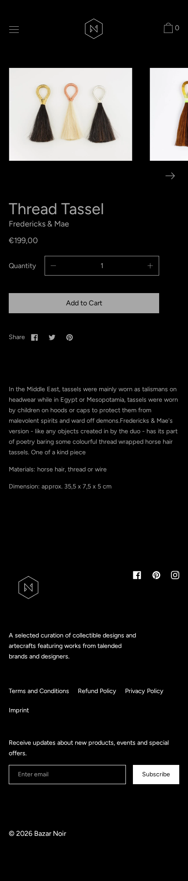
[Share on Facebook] (34, 336)
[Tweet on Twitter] (52, 336)
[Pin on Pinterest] (69, 336)
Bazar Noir (50, 833)
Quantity (22, 266)
